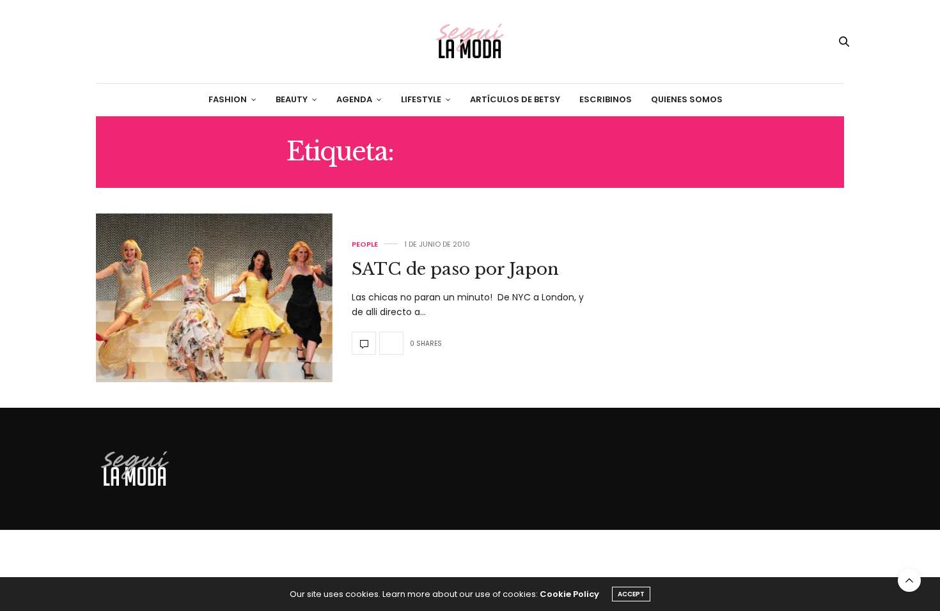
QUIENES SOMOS (687, 99)
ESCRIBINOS (605, 99)
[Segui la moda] (470, 41)
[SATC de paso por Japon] (214, 297)
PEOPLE (365, 244)
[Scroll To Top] (909, 580)
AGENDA (354, 99)
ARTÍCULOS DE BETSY (515, 99)
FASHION (227, 99)
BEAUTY (292, 99)
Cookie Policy (569, 594)
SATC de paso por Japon (455, 269)
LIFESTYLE (421, 99)
